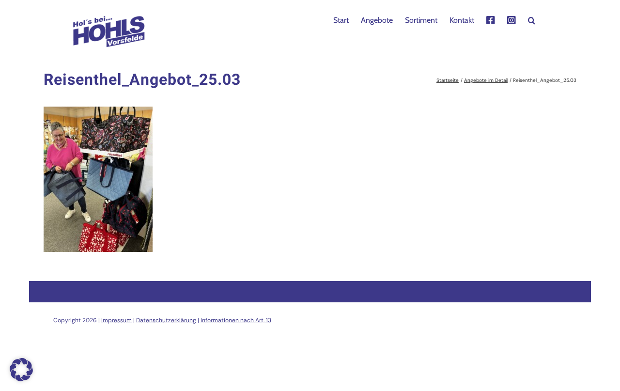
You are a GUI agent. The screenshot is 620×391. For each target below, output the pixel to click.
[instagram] (511, 19)
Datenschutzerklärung (166, 320)
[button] (531, 19)
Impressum (116, 320)
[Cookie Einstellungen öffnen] (21, 379)
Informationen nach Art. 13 (236, 320)
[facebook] (490, 19)
